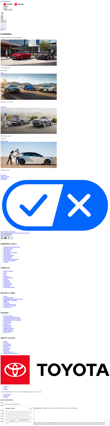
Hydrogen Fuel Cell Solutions (11, 353)
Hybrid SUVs (7, 281)
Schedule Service (8, 325)
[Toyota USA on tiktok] (11, 239)
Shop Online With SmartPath (10, 252)
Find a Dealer (7, 251)
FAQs (5, 388)
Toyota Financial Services (10, 304)
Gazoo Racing (7, 285)
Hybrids (5, 279)
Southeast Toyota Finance (10, 305)
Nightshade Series (8, 284)
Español (5, 389)
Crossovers (6, 276)
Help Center (3, 175)
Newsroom (6, 346)
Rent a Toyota (7, 332)
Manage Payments (8, 329)
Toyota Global (7, 348)
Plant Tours (6, 350)
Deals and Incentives (8, 297)
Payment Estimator (8, 256)
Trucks (5, 273)
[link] (5, 176)
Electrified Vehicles (8, 277)
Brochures (6, 262)
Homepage (3, 29)
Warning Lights (7, 326)
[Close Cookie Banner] (30, 408)
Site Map (6, 397)
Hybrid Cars (6, 280)
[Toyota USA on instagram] (8, 239)
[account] (2, 17)
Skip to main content (5, 1)
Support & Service (8, 9)
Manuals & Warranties (9, 328)
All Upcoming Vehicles (9, 287)
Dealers (5, 296)
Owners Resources (8, 316)
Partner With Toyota (8, 352)
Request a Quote (7, 258)
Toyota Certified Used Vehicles (11, 259)
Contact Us (6, 386)
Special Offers (7, 253)
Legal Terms (7, 395)
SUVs (5, 272)
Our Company (7, 344)
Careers (5, 341)
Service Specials (7, 322)
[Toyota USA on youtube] (5, 239)
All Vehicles (3, 107)
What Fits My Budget (9, 255)
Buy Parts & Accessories (9, 260)
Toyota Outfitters (8, 345)
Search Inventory (8, 249)
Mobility (6, 301)
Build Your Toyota (8, 248)
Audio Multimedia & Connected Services (13, 299)
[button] (6, 234)
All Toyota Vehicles (8, 271)
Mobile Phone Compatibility (10, 300)
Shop (5, 8)
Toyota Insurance (8, 307)
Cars (5, 275)
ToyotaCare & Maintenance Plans (12, 317)
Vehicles (6, 6)
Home (2, 73)
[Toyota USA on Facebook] (2, 239)
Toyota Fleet (7, 303)
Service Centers (7, 321)
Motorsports (6, 349)
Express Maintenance (9, 330)
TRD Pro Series (7, 283)
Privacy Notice (7, 394)
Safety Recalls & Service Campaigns (12, 318)
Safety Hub (6, 324)
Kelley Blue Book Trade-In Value (12, 247)
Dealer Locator (4, 141)
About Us (6, 342)
